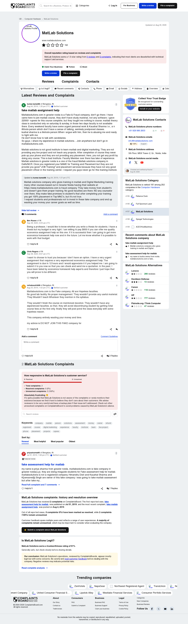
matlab (49, 423)
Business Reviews (143, 604)
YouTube (165, 609)
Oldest (72, 442)
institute (84, 427)
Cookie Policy (123, 609)
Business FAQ (100, 602)
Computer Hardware (150, 187)
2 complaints (105, 57)
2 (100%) (40, 391)
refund (108, 423)
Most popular (57, 442)
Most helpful (40, 442)
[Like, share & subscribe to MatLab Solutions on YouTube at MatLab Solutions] (142, 162)
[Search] (55, 6)
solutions (68, 423)
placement (36, 431)
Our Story (56, 602)
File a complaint (70, 73)
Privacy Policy (123, 605)
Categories (84, 6)
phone (25, 431)
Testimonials (57, 609)
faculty (75, 427)
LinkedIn (172, 609)
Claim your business (102, 609)
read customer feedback (75, 559)
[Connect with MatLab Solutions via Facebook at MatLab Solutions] (130, 162)
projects (47, 431)
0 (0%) (38, 389)
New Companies (142, 601)
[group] (27, 89)
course (37, 427)
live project (103, 427)
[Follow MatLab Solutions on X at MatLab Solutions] (136, 162)
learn (94, 427)
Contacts (92, 81)
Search (41, 6)
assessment (80, 423)
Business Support (101, 605)
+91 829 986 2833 (137, 131)
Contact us (56, 605)
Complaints (70, 81)
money (91, 423)
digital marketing (50, 427)
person (58, 423)
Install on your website (150, 109)
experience (64, 427)
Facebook (152, 609)
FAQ (72, 602)
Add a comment (110, 214)
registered (27, 427)
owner (99, 423)
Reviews (48, 81)
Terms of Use (123, 602)
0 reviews (91, 57)
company (39, 423)
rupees (56, 431)
